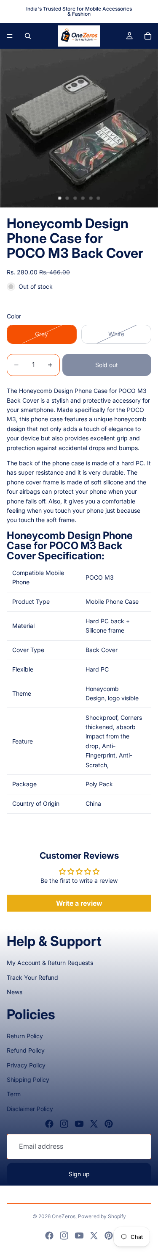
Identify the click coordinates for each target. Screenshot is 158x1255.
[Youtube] (79, 1124)
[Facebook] (49, 1124)
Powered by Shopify (102, 1216)
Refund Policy (26, 1050)
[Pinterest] (109, 1124)
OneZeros (63, 1216)
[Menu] (9, 36)
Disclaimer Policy (30, 1108)
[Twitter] (94, 1124)
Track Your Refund (32, 977)
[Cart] (148, 36)
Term (14, 1093)
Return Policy (25, 1035)
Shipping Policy (28, 1079)
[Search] (28, 36)
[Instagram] (64, 1124)
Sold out (106, 364)
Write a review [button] (79, 903)
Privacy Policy (26, 1065)
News (14, 991)
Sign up (79, 1174)
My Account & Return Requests (50, 962)
